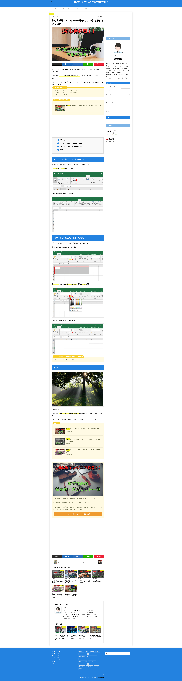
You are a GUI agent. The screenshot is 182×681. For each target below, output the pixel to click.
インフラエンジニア (94, 654)
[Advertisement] (78, 127)
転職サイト (92, 5)
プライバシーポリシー (87, 674)
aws (82, 651)
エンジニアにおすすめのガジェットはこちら (78, 514)
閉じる (64, 140)
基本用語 (89, 666)
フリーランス (99, 5)
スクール (86, 5)
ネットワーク (83, 663)
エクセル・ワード (76, 5)
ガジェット (106, 5)
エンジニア (68, 5)
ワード (82, 666)
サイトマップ (97, 674)
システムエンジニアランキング (112, 141)
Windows (96, 651)
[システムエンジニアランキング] (110, 139)
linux (89, 651)
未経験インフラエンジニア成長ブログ (91, 2)
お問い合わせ (113, 5)
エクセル (51, 14)
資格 (81, 668)
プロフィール (78, 674)
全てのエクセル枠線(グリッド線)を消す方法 (70, 143)
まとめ (60, 149)
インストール (83, 654)
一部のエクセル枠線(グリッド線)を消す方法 (70, 146)
